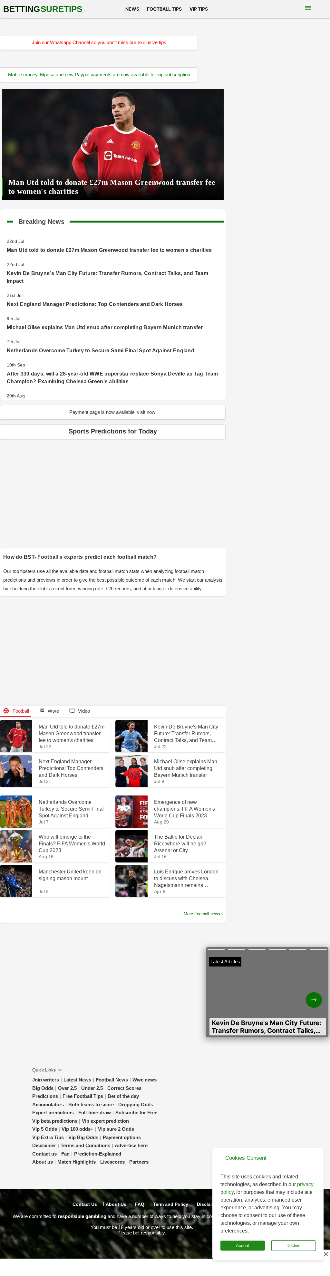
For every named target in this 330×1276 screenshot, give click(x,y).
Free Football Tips (83, 1096)
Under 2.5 (92, 1088)
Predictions (45, 1096)
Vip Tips (198, 9)
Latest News (77, 1079)
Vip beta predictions (54, 1121)
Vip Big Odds (83, 1137)
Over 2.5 (67, 1088)
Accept (242, 1245)
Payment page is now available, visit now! (113, 412)
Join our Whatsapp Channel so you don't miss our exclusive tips (99, 42)
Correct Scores (124, 1088)
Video (84, 711)
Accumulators (48, 1104)
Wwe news (144, 1079)
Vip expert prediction (105, 1121)
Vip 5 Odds (44, 1129)
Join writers (45, 1079)
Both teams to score (91, 1104)
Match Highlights (76, 1162)
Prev (236, 994)
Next (298, 994)
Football (20, 711)
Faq (65, 1154)
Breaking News (41, 220)
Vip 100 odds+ (77, 1129)
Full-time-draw (94, 1112)
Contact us (44, 1154)
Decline (293, 1245)
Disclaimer (44, 1145)
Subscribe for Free (136, 1112)
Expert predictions (53, 1112)
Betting (42, 9)
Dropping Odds (135, 1104)
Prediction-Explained (97, 1154)
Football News (112, 1079)
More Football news (202, 913)
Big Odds (42, 1088)
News (132, 9)
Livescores (112, 1162)
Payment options (122, 1137)
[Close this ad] (325, 1254)
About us (42, 1162)
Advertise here (131, 1145)
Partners (139, 1162)
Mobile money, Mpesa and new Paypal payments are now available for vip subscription (99, 74)
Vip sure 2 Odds (116, 1129)
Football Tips (164, 9)
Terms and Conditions (85, 1145)
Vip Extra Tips (48, 1137)
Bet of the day (123, 1096)
